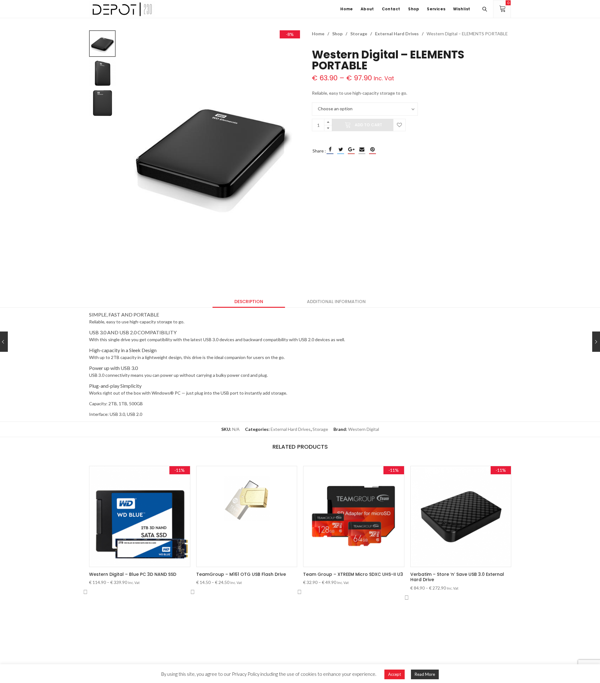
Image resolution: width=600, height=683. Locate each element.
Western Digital (363, 429)
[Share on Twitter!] (340, 149)
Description (248, 301)
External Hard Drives (397, 33)
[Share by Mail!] (361, 149)
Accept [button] (394, 674)
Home (318, 33)
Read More (425, 674)
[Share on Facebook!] (330, 149)
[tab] (248, 301)
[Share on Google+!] (351, 149)
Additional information (336, 301)
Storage (358, 33)
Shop (337, 33)
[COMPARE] (85, 592)
